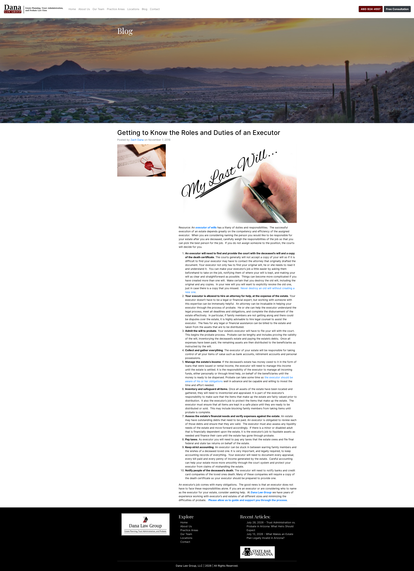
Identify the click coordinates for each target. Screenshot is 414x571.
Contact (155, 9)
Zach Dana (137, 139)
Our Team (98, 9)
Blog (144, 9)
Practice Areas (116, 9)
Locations (133, 9)
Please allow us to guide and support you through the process (247, 500)
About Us (84, 9)
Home (72, 9)
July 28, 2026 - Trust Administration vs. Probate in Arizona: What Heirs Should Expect (271, 526)
